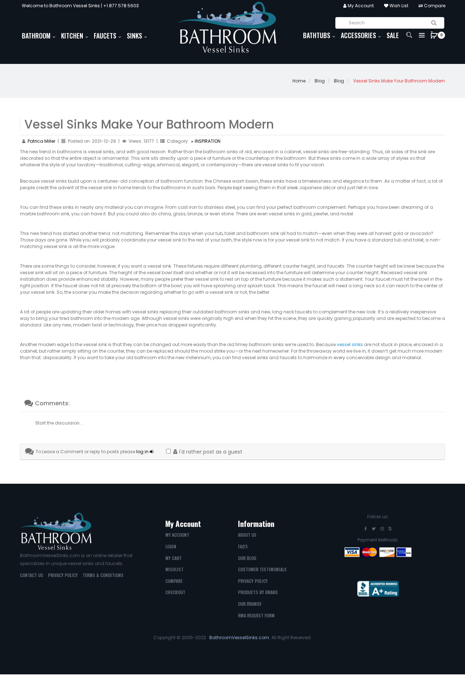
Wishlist (174, 569)
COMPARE (173, 581)
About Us (247, 535)
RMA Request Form (256, 615)
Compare (434, 6)
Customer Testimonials (262, 569)
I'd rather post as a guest (210, 451)
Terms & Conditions (103, 575)
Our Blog (247, 558)
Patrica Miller (41, 141)
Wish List (398, 6)
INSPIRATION (208, 141)
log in (143, 451)
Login (170, 546)
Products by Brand (258, 592)
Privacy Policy (63, 575)
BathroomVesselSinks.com (239, 637)
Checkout (175, 592)
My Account (360, 6)
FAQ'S (243, 546)
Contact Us (31, 575)
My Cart (173, 558)
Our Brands (250, 604)
